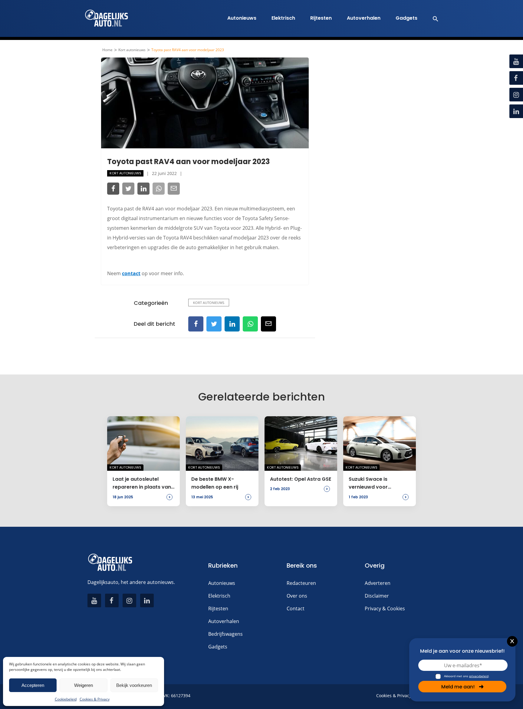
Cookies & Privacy (95, 699)
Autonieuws (241, 18)
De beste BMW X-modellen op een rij (214, 483)
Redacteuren (301, 583)
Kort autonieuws (132, 50)
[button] (432, 18)
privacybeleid (478, 676)
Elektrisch (283, 18)
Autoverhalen (363, 18)
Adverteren (377, 583)
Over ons (297, 595)
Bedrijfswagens (225, 634)
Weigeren (83, 685)
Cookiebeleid (66, 699)
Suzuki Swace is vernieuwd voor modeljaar (368, 483)
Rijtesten (321, 18)
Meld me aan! (458, 686)
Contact (295, 608)
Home (107, 50)
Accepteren (32, 685)
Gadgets (406, 18)
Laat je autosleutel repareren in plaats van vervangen (142, 483)
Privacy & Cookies (385, 608)
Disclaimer (377, 595)
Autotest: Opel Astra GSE (300, 479)
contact (131, 273)
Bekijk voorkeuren (134, 685)
